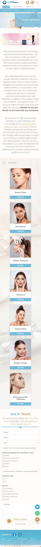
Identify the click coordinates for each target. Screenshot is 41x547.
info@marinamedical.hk (20, 424)
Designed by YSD (7, 540)
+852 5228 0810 (27, 421)
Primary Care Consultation (11, 10)
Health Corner (18, 7)
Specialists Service (30, 10)
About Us (29, 7)
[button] (37, 7)
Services (6, 7)
